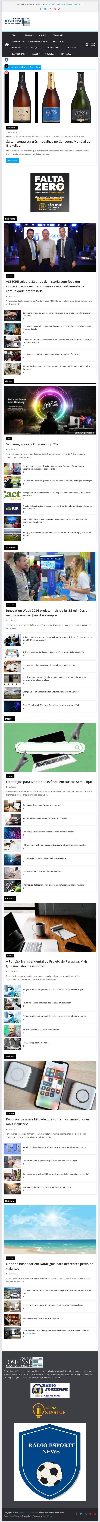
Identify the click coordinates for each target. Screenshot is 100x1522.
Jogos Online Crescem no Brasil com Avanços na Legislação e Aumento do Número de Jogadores (55, 520)
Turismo (69, 47)
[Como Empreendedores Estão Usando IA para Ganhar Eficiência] (12, 355)
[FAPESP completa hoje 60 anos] (12, 1044)
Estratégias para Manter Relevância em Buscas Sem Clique (49, 782)
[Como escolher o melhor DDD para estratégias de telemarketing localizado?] (12, 1175)
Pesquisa (10, 956)
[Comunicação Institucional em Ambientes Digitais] (12, 859)
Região (28, 35)
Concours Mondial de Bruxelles (19, 136)
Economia (58, 35)
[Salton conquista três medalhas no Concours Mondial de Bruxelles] (50, 98)
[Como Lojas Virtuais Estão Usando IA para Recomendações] (12, 833)
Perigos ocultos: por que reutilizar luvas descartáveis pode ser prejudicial (55, 989)
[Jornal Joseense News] (7, 44)
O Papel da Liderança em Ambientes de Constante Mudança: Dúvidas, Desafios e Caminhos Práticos (58, 341)
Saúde (35, 54)
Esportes (56, 41)
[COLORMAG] (24, 1358)
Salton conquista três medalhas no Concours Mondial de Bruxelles (48, 143)
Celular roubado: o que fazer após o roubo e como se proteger (50, 1160)
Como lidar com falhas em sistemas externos (42, 871)
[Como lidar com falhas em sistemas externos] (12, 873)
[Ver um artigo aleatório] (93, 44)
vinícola (75, 136)
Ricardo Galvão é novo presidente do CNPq (41, 1029)
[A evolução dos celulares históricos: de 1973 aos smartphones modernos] (12, 1148)
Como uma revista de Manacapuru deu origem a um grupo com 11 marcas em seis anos (57, 314)
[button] (19, 35)
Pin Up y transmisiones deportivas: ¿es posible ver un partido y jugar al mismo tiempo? (57, 534)
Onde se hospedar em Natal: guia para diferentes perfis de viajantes (49, 1266)
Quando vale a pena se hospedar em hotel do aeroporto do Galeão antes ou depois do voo (56, 1331)
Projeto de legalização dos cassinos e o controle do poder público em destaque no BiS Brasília (57, 507)
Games (9, 438)
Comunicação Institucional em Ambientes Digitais (44, 858)
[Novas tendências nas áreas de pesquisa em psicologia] (12, 1004)
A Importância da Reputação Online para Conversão (45, 818)
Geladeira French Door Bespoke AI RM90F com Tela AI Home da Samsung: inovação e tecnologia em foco (55, 678)
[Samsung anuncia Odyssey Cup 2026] (50, 410)
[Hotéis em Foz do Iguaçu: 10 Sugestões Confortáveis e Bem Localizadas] (12, 1306)
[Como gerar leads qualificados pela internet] (12, 806)
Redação (11, 132)
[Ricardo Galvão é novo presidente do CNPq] (12, 1031)
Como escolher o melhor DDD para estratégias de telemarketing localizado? (56, 1174)
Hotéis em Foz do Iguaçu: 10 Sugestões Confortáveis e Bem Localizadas (53, 1305)
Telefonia (10, 1114)
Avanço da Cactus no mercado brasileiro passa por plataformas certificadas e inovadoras (56, 494)
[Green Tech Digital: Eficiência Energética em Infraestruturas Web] (12, 706)
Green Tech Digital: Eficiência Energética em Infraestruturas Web (51, 705)
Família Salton (48, 136)
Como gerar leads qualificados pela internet (42, 805)
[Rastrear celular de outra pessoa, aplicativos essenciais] (12, 1188)
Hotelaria (66, 54)
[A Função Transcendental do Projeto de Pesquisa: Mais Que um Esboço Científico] (50, 927)
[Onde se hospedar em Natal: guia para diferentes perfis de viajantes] (50, 1229)
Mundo (42, 35)
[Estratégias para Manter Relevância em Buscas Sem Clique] (50, 747)
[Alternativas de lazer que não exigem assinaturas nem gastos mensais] (12, 886)
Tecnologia (18, 47)
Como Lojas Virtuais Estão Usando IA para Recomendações (48, 831)
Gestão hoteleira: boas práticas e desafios (41, 1318)
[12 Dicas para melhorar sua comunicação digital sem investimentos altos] (12, 846)
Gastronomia (18, 54)
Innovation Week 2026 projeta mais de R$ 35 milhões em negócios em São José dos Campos (48, 612)
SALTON (68, 136)
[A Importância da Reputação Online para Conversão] (12, 819)
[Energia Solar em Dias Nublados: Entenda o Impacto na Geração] (12, 693)
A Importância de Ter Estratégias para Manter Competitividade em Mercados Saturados (56, 367)
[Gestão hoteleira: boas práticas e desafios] (12, 1320)
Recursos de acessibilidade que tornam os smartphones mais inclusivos (48, 1121)
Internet (10, 776)
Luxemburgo (58, 136)
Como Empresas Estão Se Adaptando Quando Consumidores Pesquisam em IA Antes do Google (57, 327)
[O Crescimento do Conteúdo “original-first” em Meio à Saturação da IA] (12, 653)
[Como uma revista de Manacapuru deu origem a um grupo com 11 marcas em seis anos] (12, 315)
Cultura (49, 54)
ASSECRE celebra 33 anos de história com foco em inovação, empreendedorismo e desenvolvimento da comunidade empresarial (45, 286)
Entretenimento (36, 41)
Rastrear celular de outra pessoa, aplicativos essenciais (47, 1187)
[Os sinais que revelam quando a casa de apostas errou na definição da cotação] (12, 482)
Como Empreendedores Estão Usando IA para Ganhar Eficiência (50, 354)
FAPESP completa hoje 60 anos (36, 1043)
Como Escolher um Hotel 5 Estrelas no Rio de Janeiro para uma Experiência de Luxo (57, 1291)
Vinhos (81, 136)
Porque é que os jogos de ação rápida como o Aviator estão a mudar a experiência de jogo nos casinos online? (53, 467)
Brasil (15, 35)
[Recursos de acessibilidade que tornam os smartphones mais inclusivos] (50, 1085)
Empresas (16, 41)
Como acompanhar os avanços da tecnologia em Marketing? (49, 665)
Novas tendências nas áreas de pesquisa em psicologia (47, 1003)
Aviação (34, 47)
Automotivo (51, 47)
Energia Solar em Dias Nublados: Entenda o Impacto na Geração (51, 692)
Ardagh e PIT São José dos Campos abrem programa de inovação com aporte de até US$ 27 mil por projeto (57, 638)
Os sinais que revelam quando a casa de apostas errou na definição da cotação (57, 480)
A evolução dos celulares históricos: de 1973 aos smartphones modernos (54, 1147)
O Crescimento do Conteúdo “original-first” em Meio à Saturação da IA (53, 652)
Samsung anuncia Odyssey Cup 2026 (33, 444)
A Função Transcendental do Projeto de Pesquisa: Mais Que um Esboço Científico (47, 963)
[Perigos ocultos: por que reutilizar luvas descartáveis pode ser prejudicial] (12, 991)
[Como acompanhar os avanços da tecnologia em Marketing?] (12, 666)
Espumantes (36, 136)
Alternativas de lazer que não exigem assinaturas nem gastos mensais (53, 885)
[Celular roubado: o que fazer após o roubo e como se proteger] (12, 1162)
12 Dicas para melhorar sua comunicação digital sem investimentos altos (54, 845)
